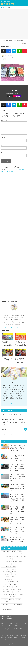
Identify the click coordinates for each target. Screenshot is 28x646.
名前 (3, 137)
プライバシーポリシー (7, 434)
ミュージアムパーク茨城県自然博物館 (10, 581)
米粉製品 (18, 599)
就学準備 (21, 594)
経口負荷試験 (5, 601)
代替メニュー (14, 584)
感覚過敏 (13, 596)
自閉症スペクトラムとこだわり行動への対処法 (12, 604)
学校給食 (19, 589)
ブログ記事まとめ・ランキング (9, 579)
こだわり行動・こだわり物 (8, 553)
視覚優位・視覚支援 (7, 609)
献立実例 (19, 596)
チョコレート (16, 574)
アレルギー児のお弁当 (7, 556)
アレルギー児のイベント (20, 556)
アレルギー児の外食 (19, 559)
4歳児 (9, 551)
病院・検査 (5, 599)
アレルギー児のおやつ (21, 553)
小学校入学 (5, 594)
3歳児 (4, 551)
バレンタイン (15, 576)
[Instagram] (17, 96)
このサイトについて (6, 616)
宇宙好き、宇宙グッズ (7, 591)
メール (3, 145)
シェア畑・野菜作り (7, 574)
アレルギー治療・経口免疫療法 (9, 566)
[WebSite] (7, 328)
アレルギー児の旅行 (7, 561)
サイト (3, 152)
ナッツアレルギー (6, 576)
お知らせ (3, 429)
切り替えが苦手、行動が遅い (9, 589)
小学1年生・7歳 (18, 591)
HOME (3, 7)
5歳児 (14, 551)
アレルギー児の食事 (18, 561)
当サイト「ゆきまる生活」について (11, 414)
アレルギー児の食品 (7, 564)
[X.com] (10, 96)
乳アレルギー (5, 584)
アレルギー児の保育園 (7, 559)
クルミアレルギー (6, 571)
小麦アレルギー (13, 594)
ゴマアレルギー (16, 571)
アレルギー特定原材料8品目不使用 (10, 569)
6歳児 (20, 551)
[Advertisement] (14, 24)
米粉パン (12, 599)
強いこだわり (5, 596)
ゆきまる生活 (8, 4)
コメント (4, 120)
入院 (16, 586)
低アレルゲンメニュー (7, 586)
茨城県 (4, 607)
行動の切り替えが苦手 (13, 607)
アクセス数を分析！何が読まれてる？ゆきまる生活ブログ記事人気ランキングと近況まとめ (13, 422)
